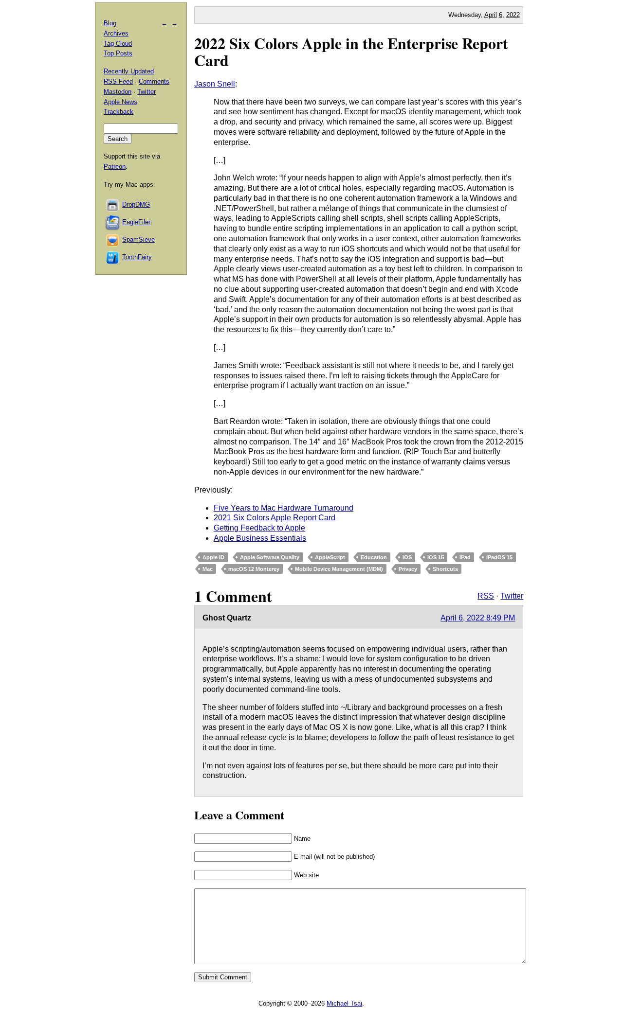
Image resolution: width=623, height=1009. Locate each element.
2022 (513, 14)
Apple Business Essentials (260, 538)
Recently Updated (129, 71)
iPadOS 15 (499, 557)
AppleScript (330, 557)
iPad (465, 557)
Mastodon (117, 91)
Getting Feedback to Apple (259, 528)
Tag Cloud (118, 43)
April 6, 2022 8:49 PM (477, 618)
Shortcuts (445, 569)
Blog (110, 23)
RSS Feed (118, 81)
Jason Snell (214, 84)
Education (374, 557)
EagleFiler (136, 222)
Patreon (115, 166)
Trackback (118, 111)
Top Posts (118, 53)
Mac (207, 569)
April (490, 14)
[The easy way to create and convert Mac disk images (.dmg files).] (113, 204)
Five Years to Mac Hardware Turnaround (283, 508)
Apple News (120, 102)
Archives (116, 33)
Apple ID (213, 557)
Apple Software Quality (269, 557)
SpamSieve (138, 239)
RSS (485, 596)
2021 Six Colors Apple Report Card (274, 517)
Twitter (511, 596)
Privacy (408, 569)
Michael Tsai (344, 1003)
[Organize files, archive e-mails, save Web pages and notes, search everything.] (113, 222)
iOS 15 (435, 557)
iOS (407, 557)
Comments (154, 81)
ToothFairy (137, 257)
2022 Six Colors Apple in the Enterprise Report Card (351, 51)
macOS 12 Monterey (253, 569)
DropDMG (136, 204)
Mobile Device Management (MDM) (339, 569)
